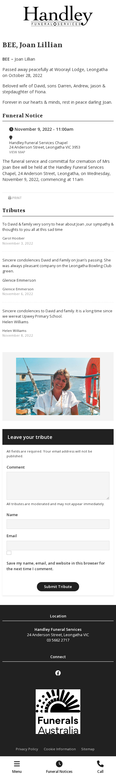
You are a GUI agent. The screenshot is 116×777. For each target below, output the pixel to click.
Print (16, 198)
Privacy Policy (27, 749)
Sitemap (88, 749)
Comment (16, 467)
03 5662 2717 (58, 640)
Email (12, 535)
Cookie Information (60, 749)
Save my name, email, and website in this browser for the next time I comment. (56, 565)
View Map (17, 152)
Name (12, 514)
